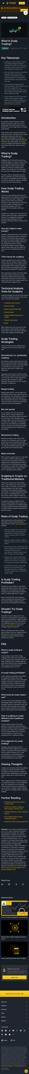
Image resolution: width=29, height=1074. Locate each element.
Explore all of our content (13, 994)
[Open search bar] (17, 3)
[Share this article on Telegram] (16, 884)
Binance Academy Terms (20, 1065)
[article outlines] (26, 13)
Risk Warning (10, 1065)
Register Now (14, 977)
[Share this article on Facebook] (9, 884)
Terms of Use (4, 1065)
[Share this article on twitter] (2, 884)
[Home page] (11, 3)
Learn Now (24, 10)
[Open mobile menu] (27, 3)
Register (22, 3)
